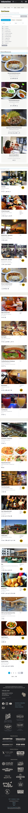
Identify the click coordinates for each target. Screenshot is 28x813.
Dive (2, 564)
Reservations (8, 31)
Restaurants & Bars (6, 20)
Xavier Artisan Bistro (14, 155)
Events (8, 7)
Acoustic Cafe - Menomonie (6, 235)
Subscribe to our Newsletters (20, 702)
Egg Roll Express (4, 637)
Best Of (22, 7)
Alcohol (6, 26)
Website (14, 803)
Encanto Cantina (4, 661)
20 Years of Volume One (19, 706)
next (19, 673)
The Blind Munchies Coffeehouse (8, 361)
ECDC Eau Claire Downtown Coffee (8, 612)
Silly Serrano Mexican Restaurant (14, 127)
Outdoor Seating (8, 33)
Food (12, 7)
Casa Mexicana (4, 409)
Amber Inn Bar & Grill (5, 312)
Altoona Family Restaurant (14, 73)
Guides (18, 7)
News (5, 7)
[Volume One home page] (6, 2)
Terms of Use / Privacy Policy (12, 807)
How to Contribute (18, 704)
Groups (12, 78)
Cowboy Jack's (4, 535)
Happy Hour (7, 38)
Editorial (14, 802)
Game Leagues (8, 41)
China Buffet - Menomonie (6, 438)
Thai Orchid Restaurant (14, 100)
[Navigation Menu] (26, 1)
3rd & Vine (3, 186)
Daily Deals (19, 20)
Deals (15, 7)
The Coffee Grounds (5, 487)
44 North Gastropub (5, 211)
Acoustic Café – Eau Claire (6, 259)
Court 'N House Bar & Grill (6, 511)
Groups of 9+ (7, 29)
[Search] (22, 1)
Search (23, 16)
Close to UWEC (2, 191)
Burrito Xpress (4, 385)
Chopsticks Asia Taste (5, 462)
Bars (14, 20)
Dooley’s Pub (3, 588)
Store (14, 805)
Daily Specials (8, 34)
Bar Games (7, 39)
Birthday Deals (8, 36)
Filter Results (4, 45)
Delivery (7, 28)
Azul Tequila (3, 337)
